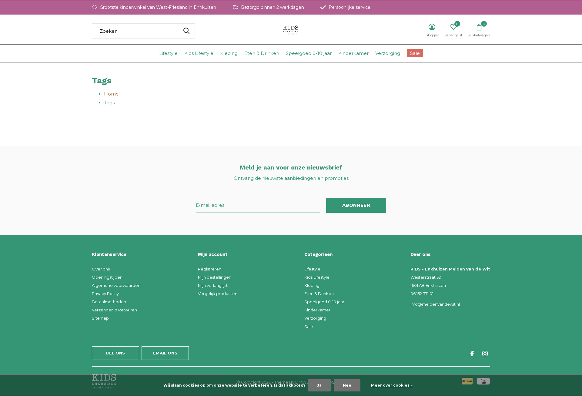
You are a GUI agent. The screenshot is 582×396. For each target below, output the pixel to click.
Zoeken (186, 31)
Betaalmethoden (109, 301)
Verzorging (387, 53)
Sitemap (100, 318)
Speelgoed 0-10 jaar (309, 53)
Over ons (101, 269)
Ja (319, 385)
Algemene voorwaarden (116, 285)
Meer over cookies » (392, 385)
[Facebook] (472, 353)
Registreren (209, 269)
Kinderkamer (353, 53)
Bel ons (115, 353)
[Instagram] (485, 353)
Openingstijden (107, 277)
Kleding (229, 53)
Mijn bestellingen (214, 277)
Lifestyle (168, 53)
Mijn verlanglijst (213, 285)
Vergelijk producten (217, 293)
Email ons (165, 353)
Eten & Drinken (261, 53)
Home (111, 94)
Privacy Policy (105, 293)
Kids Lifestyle (198, 53)
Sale (415, 53)
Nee (347, 385)
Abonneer (356, 205)
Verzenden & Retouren (114, 309)
